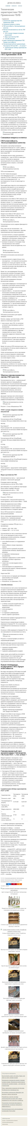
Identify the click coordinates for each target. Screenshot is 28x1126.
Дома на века (14, 3)
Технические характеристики (10, 878)
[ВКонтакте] (8, 884)
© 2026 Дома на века (6, 1118)
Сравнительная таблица (14, 881)
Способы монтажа (10, 38)
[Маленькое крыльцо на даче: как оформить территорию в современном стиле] (14, 980)
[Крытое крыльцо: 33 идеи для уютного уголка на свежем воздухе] (14, 964)
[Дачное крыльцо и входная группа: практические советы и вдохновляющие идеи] (14, 1013)
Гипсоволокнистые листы (9, 879)
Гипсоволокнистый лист (5, 881)
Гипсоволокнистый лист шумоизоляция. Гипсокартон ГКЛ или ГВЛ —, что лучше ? (14, 45)
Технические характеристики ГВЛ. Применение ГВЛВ (12, 21)
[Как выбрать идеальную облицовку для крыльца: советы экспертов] (14, 996)
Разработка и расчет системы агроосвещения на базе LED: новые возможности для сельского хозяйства (12, 1098)
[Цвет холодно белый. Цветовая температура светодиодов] (14, 890)
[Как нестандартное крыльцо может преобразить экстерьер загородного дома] (14, 1029)
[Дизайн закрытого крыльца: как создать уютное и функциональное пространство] (14, 1045)
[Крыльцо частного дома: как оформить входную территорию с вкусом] (14, 948)
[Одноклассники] (19, 884)
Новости (14, 5)
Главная (7, 5)
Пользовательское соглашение (12, 1120)
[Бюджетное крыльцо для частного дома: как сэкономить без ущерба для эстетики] (14, 906)
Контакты (4, 1120)
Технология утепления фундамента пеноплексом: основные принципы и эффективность (12, 1104)
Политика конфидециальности (7, 1122)
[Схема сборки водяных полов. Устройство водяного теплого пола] (14, 931)
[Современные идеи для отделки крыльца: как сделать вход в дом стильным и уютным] (14, 1062)
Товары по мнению (18, 879)
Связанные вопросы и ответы (11, 24)
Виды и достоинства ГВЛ (12, 37)
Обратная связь (5, 1124)
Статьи (20, 5)
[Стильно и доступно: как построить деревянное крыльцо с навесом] (14, 923)
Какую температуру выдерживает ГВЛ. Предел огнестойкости (14, 41)
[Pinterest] (14, 884)
